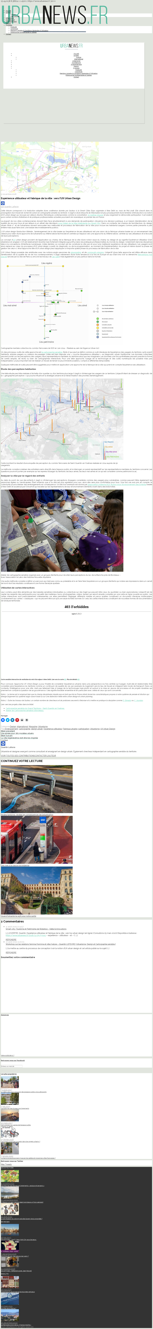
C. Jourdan (138, 700)
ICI (65, 679)
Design (8, 23)
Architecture (10, 20)
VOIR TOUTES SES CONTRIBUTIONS (18, 756)
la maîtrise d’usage (95, 215)
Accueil (8, 11)
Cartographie (24, 729)
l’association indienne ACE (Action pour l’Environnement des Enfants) (117, 484)
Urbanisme (10, 18)
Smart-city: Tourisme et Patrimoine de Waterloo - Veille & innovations (36, 929)
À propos (9, 25)
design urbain (37, 729)
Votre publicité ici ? (7, 1055)
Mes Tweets (6, 1164)
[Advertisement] (73, 106)
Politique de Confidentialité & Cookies (24, 32)
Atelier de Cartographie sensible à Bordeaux (25, 710)
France (13, 14)
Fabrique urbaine (70, 729)
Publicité (14, 27)
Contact (8, 34)
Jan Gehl (55, 257)
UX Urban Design (107, 729)
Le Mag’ (8, 12)
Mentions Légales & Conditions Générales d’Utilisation (29, 30)
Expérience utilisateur (53, 729)
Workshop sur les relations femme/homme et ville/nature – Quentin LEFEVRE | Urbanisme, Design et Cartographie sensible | (61, 944)
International (15, 16)
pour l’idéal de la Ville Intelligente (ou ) (79, 223)
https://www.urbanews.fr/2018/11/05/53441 (26, 935)
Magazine (33, 726)
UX (14, 240)
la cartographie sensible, (51, 352)
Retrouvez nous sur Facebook (13, 1060)
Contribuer (14, 29)
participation (83, 729)
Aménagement (11, 21)
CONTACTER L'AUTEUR (45, 756)
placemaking (76, 252)
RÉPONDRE (11, 939)
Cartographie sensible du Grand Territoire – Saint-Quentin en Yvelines (35, 708)
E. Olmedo (127, 700)
